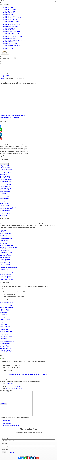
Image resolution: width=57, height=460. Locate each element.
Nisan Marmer (3, 312)
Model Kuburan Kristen (6, 331)
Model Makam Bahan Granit (7, 341)
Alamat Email (5, 438)
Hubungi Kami (4, 164)
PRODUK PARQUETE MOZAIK (11, 33)
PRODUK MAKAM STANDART (11, 21)
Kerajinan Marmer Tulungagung (8, 207)
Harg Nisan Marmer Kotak (7, 350)
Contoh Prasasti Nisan (5, 264)
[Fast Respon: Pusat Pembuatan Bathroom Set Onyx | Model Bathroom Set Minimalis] (1, 112)
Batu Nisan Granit (4, 328)
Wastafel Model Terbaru (6, 242)
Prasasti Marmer (4, 269)
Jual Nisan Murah (4, 338)
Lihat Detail (3, 403)
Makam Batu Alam (5, 343)
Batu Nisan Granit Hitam (6, 307)
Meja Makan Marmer (5, 274)
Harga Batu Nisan (4, 203)
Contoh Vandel (3, 304)
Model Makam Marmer (6, 233)
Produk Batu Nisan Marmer (7, 334)
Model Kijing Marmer (5, 322)
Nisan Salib (3, 317)
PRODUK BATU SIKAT (9, 14)
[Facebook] (14, 125)
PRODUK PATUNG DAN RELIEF (11, 35)
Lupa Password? (12, 452)
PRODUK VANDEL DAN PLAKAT (12, 45)
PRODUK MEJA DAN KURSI (10, 26)
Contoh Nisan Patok (5, 326)
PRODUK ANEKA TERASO (10, 9)
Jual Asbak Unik (4, 240)
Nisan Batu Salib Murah (6, 321)
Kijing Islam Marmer (5, 191)
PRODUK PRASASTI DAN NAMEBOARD (14, 40)
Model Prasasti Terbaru (6, 266)
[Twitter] (14, 127)
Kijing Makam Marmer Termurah (8, 346)
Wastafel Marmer (4, 198)
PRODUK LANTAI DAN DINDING (12, 18)
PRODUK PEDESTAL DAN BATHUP (12, 36)
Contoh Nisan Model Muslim (7, 184)
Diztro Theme (21, 376)
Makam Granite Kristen (6, 172)
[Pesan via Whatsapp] (0, 60)
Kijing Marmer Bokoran (6, 231)
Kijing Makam (3, 230)
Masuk (4, 452)
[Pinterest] (14, 132)
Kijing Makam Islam (5, 166)
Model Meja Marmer (5, 276)
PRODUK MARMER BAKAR (10, 23)
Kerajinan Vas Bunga (5, 257)
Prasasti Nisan (3, 193)
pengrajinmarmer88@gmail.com (14, 388)
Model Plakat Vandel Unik (6, 302)
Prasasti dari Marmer (5, 271)
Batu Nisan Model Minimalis (7, 208)
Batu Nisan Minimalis (5, 186)
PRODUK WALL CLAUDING (10, 47)
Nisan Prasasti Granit (5, 340)
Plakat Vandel (3, 171)
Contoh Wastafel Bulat (6, 238)
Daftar (35, 456)
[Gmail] (14, 139)
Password (4, 443)
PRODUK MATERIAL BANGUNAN (12, 24)
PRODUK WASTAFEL (8, 48)
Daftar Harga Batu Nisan (6, 169)
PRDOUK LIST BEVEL (8, 7)
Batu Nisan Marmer (5, 167)
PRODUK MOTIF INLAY (9, 29)
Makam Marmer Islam (5, 181)
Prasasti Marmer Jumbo (6, 183)
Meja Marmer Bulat (5, 278)
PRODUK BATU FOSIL (9, 11)
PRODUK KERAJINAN (9, 16)
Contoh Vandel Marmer (6, 179)
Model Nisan (3, 215)
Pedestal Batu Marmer (6, 212)
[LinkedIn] (14, 134)
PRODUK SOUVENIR (8, 41)
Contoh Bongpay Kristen (6, 177)
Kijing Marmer (3, 324)
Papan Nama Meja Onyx (6, 252)
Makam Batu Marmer (5, 210)
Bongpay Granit (4, 329)
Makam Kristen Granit (5, 348)
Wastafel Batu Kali (5, 174)
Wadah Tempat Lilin (5, 259)
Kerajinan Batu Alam (5, 260)
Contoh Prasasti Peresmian (7, 196)
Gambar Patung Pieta (5, 254)
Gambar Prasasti (4, 205)
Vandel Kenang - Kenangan (7, 279)
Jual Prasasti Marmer (5, 316)
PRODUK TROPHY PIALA (10, 43)
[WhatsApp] (14, 129)
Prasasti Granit (4, 314)
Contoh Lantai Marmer (6, 237)
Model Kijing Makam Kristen (7, 245)
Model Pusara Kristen (5, 213)
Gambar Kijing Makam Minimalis (8, 247)
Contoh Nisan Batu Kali (6, 305)
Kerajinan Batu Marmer (6, 255)
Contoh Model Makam (6, 336)
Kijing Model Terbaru (5, 243)
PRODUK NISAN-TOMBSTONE (11, 31)
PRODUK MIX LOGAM (9, 28)
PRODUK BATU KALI (8, 12)
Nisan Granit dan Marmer (6, 200)
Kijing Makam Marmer (6, 188)
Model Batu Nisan (4, 309)
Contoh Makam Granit (6, 189)
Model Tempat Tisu (5, 262)
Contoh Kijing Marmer (5, 345)
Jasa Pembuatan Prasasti (6, 272)
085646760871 (10, 383)
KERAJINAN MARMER (9, 6)
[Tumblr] (14, 137)
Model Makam (4, 249)
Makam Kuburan (4, 201)
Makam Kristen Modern (6, 352)
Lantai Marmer (4, 235)
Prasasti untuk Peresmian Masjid (8, 267)
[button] (15, 58)
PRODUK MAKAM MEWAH (10, 19)
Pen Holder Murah (4, 250)
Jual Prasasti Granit (5, 319)
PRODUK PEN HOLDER (9, 38)
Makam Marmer (4, 195)
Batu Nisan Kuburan (5, 333)
